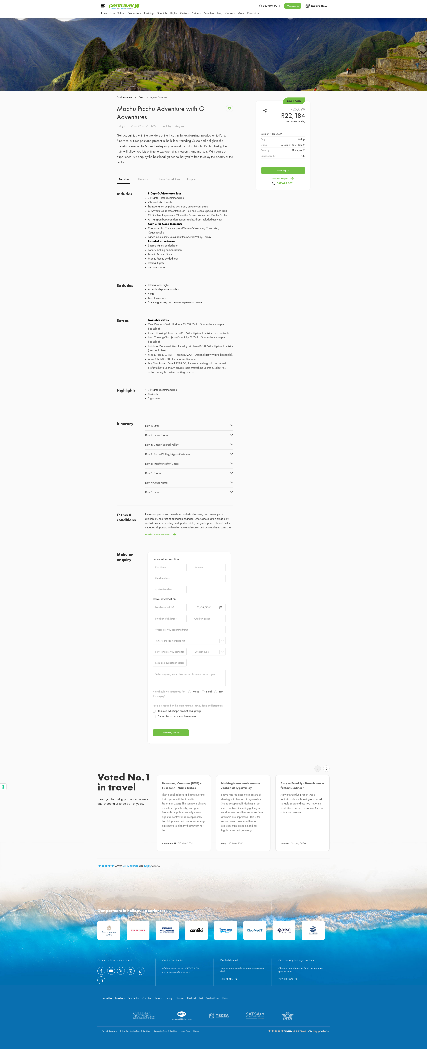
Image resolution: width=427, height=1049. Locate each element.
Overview (123, 179)
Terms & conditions (169, 179)
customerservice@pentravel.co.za (178, 972)
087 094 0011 (271, 5)
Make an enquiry (280, 178)
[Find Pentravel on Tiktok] (140, 971)
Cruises (225, 998)
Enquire (191, 179)
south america (126, 97)
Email (209, 691)
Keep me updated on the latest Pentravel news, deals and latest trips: (188, 705)
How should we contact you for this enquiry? (169, 693)
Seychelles (133, 998)
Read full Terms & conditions (157, 534)
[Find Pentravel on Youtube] (111, 971)
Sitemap (196, 1031)
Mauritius (107, 998)
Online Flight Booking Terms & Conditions (135, 1031)
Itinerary (143, 179)
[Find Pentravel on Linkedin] (101, 980)
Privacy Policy (185, 1031)
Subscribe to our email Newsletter (177, 716)
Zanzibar (147, 998)
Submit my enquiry (171, 732)
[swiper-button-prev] (317, 768)
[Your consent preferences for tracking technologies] (3, 787)
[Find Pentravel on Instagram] (131, 971)
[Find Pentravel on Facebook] (101, 971)
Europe (158, 998)
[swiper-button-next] (326, 768)
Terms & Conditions (109, 1031)
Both (221, 691)
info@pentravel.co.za (172, 968)
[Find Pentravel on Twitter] (121, 971)
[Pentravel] (124, 8)
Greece (180, 998)
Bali (201, 998)
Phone (196, 691)
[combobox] (155, 640)
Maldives (120, 998)
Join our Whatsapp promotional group (179, 711)
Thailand (191, 998)
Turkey (169, 998)
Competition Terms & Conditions (165, 1031)
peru (143, 97)
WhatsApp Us (293, 6)
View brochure (285, 978)
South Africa (212, 998)
